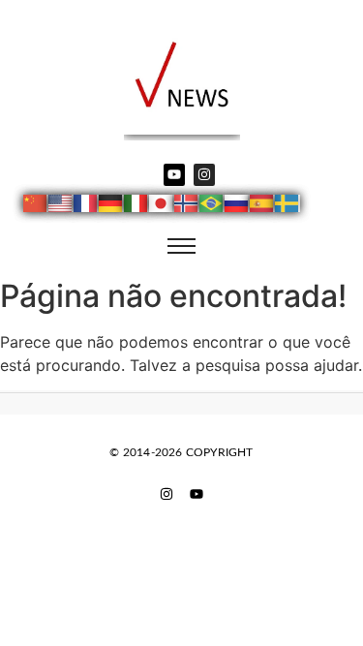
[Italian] (136, 206)
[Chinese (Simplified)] (35, 206)
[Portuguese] (212, 206)
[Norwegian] (186, 206)
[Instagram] (204, 174)
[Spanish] (262, 206)
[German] (111, 206)
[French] (86, 206)
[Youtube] (174, 174)
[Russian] (237, 206)
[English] (61, 206)
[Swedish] (287, 206)
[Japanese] (161, 206)
